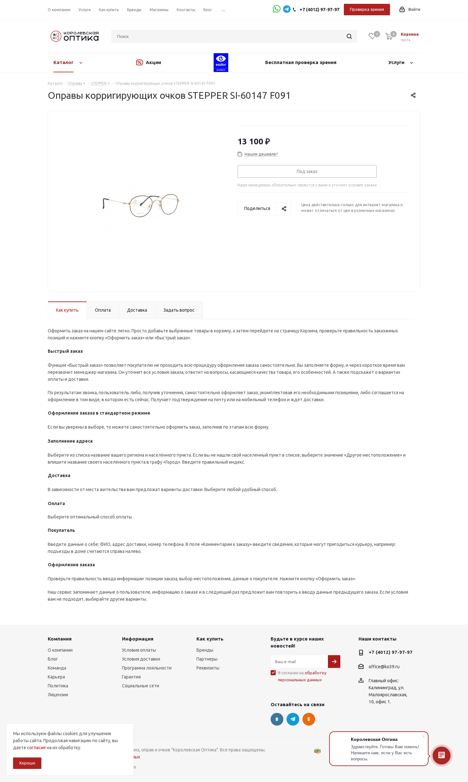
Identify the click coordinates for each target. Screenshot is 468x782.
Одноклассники (308, 719)
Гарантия (131, 676)
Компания (60, 638)
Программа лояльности (147, 667)
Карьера (56, 676)
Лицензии (58, 694)
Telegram (293, 719)
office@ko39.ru (384, 666)
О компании (60, 650)
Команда (57, 667)
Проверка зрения (367, 9)
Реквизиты (207, 667)
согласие (36, 747)
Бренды (204, 650)
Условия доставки (141, 659)
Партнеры (206, 659)
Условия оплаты (139, 650)
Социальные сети (140, 685)
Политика (58, 685)
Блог (53, 659)
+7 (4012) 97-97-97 (319, 9)
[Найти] (349, 36)
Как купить (209, 638)
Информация (137, 638)
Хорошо (27, 763)
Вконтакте (277, 719)
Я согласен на (302, 676)
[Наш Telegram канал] (287, 9)
